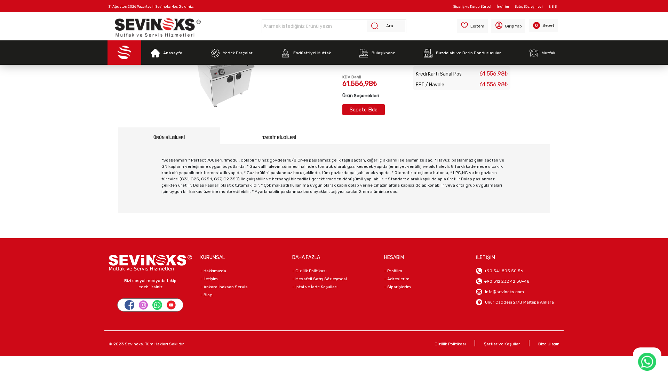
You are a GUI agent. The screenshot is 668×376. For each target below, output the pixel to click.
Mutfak (548, 52)
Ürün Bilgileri (169, 137)
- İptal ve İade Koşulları (314, 286)
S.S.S (552, 7)
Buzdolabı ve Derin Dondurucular (468, 52)
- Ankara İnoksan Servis (224, 286)
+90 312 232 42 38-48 (506, 281)
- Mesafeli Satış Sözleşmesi (319, 278)
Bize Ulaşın (548, 344)
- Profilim (393, 270)
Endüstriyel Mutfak (312, 52)
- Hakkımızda (213, 270)
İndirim (503, 7)
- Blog (206, 294)
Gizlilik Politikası (450, 344)
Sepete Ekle (363, 110)
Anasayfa (172, 52)
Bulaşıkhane (383, 52)
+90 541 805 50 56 (502, 270)
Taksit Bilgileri (279, 137)
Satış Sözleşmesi (529, 7)
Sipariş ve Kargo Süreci (472, 7)
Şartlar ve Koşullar (502, 344)
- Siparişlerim (397, 286)
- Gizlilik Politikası (309, 270)
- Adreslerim (396, 278)
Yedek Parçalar (238, 52)
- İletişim (209, 278)
